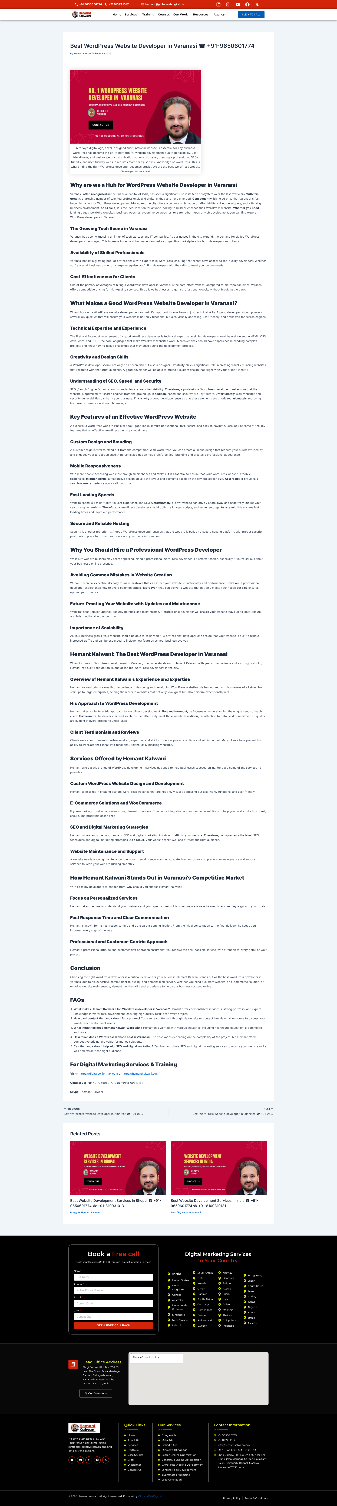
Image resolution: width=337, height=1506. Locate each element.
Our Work (180, 14)
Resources (200, 14)
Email (78, 1297)
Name (78, 1271)
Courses (164, 14)
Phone (78, 1284)
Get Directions (97, 1393)
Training (148, 14)
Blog (73, 1212)
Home (117, 14)
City (77, 1310)
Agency (219, 14)
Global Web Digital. (150, 1496)
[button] (132, 15)
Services (131, 14)
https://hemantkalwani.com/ (141, 1073)
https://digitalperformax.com (99, 1073)
